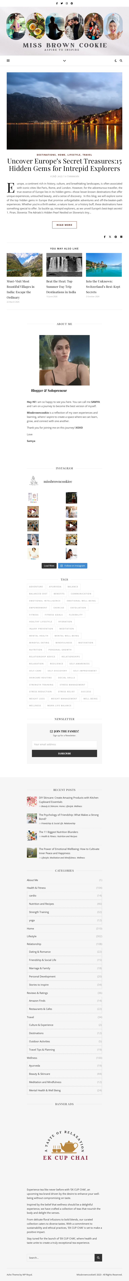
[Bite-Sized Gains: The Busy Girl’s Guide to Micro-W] (33, 539)
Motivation (85, 642)
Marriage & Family (39, 968)
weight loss (37, 698)
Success (86, 691)
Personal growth (60, 649)
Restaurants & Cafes (40, 1009)
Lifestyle (74, 154)
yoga (32, 920)
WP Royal (27, 1274)
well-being (90, 698)
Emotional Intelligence (45, 600)
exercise (59, 607)
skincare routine (40, 677)
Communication (81, 593)
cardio (32, 895)
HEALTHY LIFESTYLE (40, 621)
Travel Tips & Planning (42, 1049)
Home (62, 154)
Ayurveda (55, 586)
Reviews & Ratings (37, 993)
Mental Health (38, 635)
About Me (32, 880)
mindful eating (39, 642)
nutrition (35, 649)
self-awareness (80, 663)
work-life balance (59, 705)
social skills (66, 677)
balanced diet (38, 593)
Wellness (78, 806)
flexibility (76, 614)
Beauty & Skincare (49, 806)
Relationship (69, 823)
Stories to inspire (39, 984)
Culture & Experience (41, 1025)
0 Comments (71, 176)
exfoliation (78, 607)
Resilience (56, 663)
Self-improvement (85, 670)
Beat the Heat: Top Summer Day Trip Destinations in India (61, 286)
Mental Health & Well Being (45, 1090)
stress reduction (40, 691)
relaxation (36, 663)
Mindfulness (64, 642)
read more (64, 224)
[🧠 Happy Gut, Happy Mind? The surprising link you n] (33, 553)
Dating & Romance (40, 951)
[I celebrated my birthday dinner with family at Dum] (71, 526)
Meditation (66, 628)
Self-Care (35, 670)
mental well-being (67, 635)
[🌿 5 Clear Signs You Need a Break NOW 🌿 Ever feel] (71, 553)
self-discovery (57, 670)
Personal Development (42, 976)
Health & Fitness (48, 836)
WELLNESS (35, 705)
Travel (87, 154)
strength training (41, 684)
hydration (65, 621)
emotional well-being (81, 600)
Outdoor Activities (39, 1041)
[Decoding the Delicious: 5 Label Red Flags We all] (33, 498)
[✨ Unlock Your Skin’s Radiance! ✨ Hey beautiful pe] (71, 539)
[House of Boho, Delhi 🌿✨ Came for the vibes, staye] (33, 512)
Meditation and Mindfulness (63, 857)
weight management (64, 698)
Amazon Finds (37, 1000)
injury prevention (41, 628)
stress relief (66, 691)
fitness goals (54, 614)
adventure (36, 586)
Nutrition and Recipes (67, 836)
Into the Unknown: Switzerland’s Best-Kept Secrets (103, 286)
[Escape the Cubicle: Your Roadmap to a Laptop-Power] (71, 512)
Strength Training (39, 912)
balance (73, 586)
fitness (34, 614)
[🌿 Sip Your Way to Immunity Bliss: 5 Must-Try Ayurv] (71, 498)
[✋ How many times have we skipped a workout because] (33, 526)
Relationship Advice (42, 656)
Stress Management (72, 684)
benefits (59, 593)
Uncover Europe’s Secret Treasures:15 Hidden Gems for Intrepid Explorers (64, 164)
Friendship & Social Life (52, 823)
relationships (71, 656)
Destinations (46, 154)
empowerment (38, 607)
